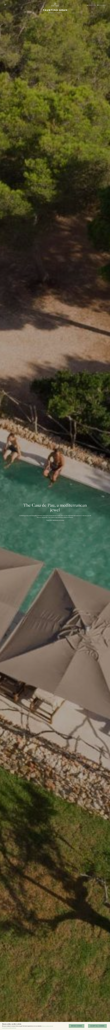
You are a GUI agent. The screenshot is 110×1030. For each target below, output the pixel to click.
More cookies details (47, 1026)
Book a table (102, 5)
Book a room (92, 5)
